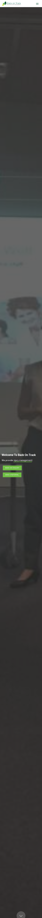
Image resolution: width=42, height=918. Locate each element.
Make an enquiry (12, 468)
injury (16, 460)
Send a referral (12, 475)
